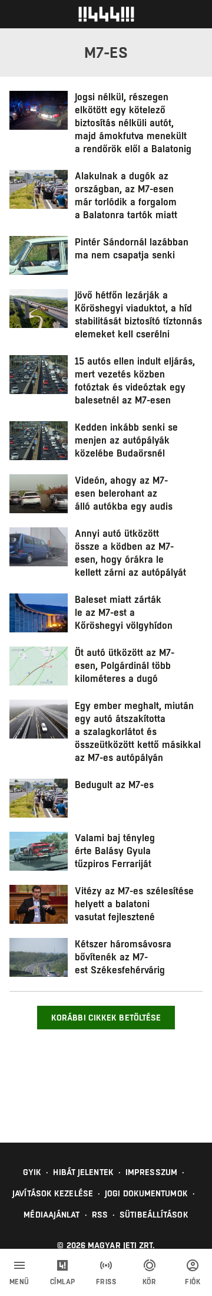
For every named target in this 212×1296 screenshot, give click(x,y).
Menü (19, 1282)
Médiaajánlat (52, 1214)
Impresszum (151, 1172)
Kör (150, 1282)
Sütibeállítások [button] (154, 1214)
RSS (100, 1214)
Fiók (192, 1282)
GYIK (32, 1172)
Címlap (62, 1282)
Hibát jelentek (83, 1172)
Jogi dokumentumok (146, 1193)
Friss (106, 1282)
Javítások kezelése (52, 1193)
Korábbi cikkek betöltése (106, 1017)
